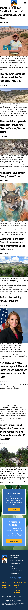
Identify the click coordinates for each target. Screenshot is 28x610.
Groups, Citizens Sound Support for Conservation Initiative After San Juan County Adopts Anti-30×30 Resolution (12, 432)
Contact (4, 587)
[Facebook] (15, 577)
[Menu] (25, 3)
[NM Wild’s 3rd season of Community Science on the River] (14, 41)
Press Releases (6, 585)
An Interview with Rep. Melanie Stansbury (11, 299)
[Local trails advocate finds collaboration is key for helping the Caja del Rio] (14, 95)
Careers (4, 582)
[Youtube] (19, 577)
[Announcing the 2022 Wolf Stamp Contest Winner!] (14, 202)
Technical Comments (17, 591)
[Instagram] (11, 577)
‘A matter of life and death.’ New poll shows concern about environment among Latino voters (12, 244)
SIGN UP (14, 509)
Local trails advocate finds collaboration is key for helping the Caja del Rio (12, 77)
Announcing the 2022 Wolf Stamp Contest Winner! (12, 174)
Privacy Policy (6, 598)
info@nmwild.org (14, 555)
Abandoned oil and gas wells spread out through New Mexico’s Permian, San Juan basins (13, 126)
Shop (3, 584)
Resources (17, 585)
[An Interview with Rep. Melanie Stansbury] (14, 325)
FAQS (15, 587)
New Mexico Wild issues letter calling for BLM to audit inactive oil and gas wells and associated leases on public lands (14, 369)
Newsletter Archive (20, 589)
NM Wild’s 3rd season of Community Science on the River (12, 14)
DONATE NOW (14, 541)
